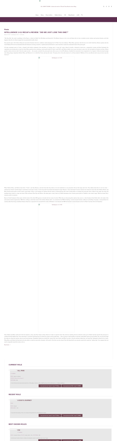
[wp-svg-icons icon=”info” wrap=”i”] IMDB (72, 385)
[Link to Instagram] (109, 6)
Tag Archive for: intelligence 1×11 (14, 19)
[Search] (81, 15)
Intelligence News (15, 34)
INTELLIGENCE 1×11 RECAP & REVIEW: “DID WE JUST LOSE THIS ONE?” (36, 32)
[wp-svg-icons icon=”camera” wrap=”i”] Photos (50, 385)
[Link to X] (103, 6)
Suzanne (22, 34)
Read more (6, 344)
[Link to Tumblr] (111, 6)
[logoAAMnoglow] (58, 6)
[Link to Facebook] (106, 6)
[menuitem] (37, 15)
